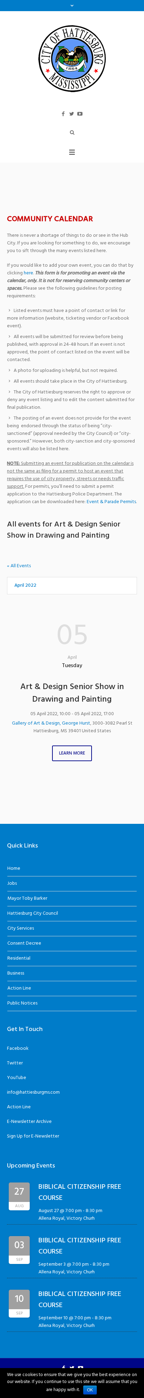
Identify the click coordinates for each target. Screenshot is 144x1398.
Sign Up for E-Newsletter (33, 1136)
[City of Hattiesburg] (72, 58)
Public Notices (22, 1003)
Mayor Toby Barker (27, 899)
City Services (20, 928)
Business (15, 973)
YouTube (16, 1078)
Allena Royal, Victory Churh (66, 1219)
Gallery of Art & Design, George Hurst (51, 723)
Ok (90, 1390)
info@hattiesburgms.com (33, 1092)
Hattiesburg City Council (32, 913)
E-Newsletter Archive (29, 1122)
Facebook (18, 1049)
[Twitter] (71, 114)
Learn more (72, 753)
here (28, 273)
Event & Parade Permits (111, 502)
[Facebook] (63, 114)
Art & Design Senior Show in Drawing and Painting (72, 693)
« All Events (19, 566)
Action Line (19, 988)
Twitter (15, 1063)
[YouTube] (80, 114)
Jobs (12, 884)
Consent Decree (24, 943)
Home (13, 869)
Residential (18, 958)
